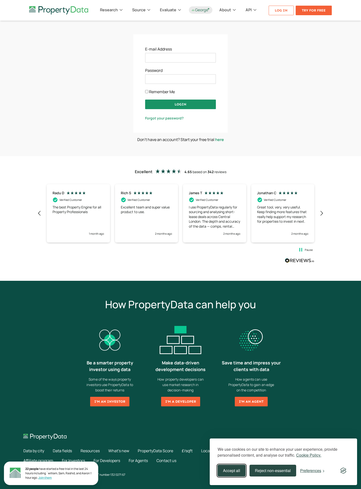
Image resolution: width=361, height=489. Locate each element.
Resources (90, 450)
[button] (39, 213)
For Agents (138, 460)
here (219, 139)
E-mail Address (158, 49)
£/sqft (187, 450)
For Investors (73, 460)
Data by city (33, 450)
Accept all (231, 470)
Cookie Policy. (308, 455)
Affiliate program (38, 460)
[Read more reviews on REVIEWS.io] (299, 261)
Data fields (62, 450)
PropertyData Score (155, 450)
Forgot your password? (164, 118)
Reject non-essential (273, 470)
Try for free (314, 10)
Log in (281, 10)
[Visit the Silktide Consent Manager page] (343, 470)
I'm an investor (109, 401)
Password (154, 70)
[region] (180, 213)
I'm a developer (180, 401)
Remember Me (161, 91)
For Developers (107, 460)
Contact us (166, 460)
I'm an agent (251, 401)
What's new (118, 450)
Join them (45, 478)
